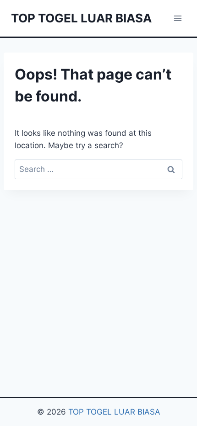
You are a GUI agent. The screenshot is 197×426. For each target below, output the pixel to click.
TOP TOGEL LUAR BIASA (114, 411)
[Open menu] (177, 18)
